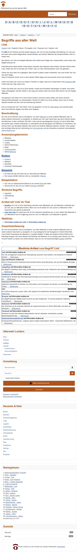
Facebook (5, 311)
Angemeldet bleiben (12, 378)
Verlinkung (6, 274)
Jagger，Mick (11, 514)
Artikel (10, 176)
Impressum (7, 354)
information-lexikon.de (37, 222)
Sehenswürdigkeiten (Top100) (15, 473)
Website (33, 52)
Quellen (61, 239)
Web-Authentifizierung (41, 383)
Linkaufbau (6, 267)
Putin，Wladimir (10, 475)
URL (6, 198)
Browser (5, 296)
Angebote (68, 82)
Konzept (56, 121)
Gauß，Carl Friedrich (12, 479)
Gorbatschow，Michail (13, 509)
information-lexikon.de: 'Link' (15, 222)
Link (3, 252)
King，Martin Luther (12, 495)
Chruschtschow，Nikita (14, 516)
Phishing (8, 159)
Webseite (43, 117)
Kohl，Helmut (10, 493)
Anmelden (39, 389)
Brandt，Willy (10, 498)
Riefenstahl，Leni (11, 486)
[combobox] (57, 14)
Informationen (38, 128)
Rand (42, 183)
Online (4, 130)
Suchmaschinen (10, 149)
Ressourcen (11, 130)
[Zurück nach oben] (74, 548)
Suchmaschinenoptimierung (12, 318)
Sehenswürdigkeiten (10, 351)
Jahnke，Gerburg (11, 491)
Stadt (33, 91)
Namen (56, 107)
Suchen (73, 14)
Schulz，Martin (11, 500)
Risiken (6, 155)
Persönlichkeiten (9, 348)
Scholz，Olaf (9, 489)
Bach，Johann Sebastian (14, 482)
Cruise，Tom (9, 477)
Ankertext (5, 304)
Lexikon (6, 343)
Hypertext (6, 282)
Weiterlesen (14, 257)
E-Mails (7, 143)
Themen (43, 176)
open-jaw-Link (10, 212)
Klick (4, 260)
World (64, 121)
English (4, 48)
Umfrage (33, 186)
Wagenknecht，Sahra (13, 502)
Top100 (5, 346)
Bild (55, 119)
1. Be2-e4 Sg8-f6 (11, 484)
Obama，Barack (11, 505)
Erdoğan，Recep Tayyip (14, 507)
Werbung (13, 152)
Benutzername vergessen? (12, 397)
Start (5, 337)
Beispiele (7, 170)
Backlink (8, 205)
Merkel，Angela (11, 512)
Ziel (73, 52)
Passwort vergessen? (10, 394)
